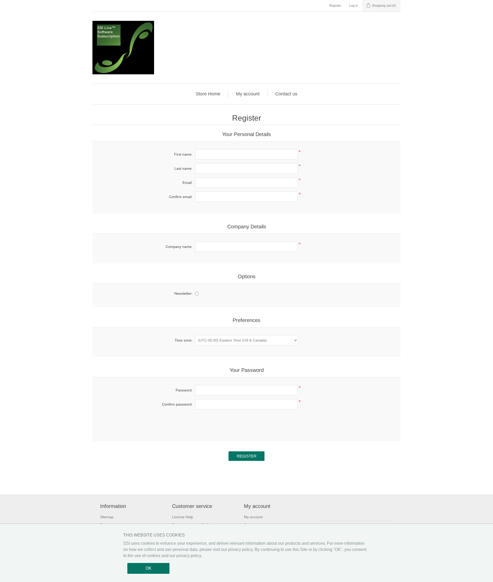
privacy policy (240, 549)
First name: (183, 154)
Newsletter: (183, 293)
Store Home (208, 93)
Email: (188, 183)
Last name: (183, 168)
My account (248, 93)
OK (148, 568)
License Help (182, 517)
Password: (184, 390)
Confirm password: (177, 404)
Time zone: (184, 340)
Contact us (286, 93)
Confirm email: (181, 197)
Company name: (179, 247)
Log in (353, 5)
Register (335, 5)
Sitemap (106, 517)
